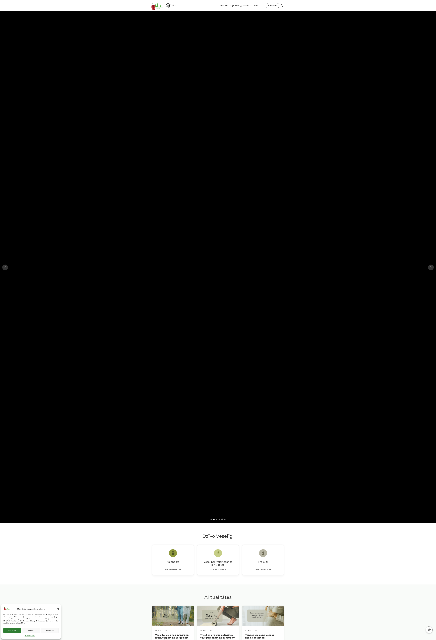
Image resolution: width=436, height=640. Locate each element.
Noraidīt (31, 630)
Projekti (257, 5)
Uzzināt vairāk (218, 282)
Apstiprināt (12, 630)
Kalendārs (272, 5)
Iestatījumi (50, 630)
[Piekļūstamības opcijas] (429, 629)
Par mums (223, 5)
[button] (57, 609)
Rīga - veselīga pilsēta (239, 5)
